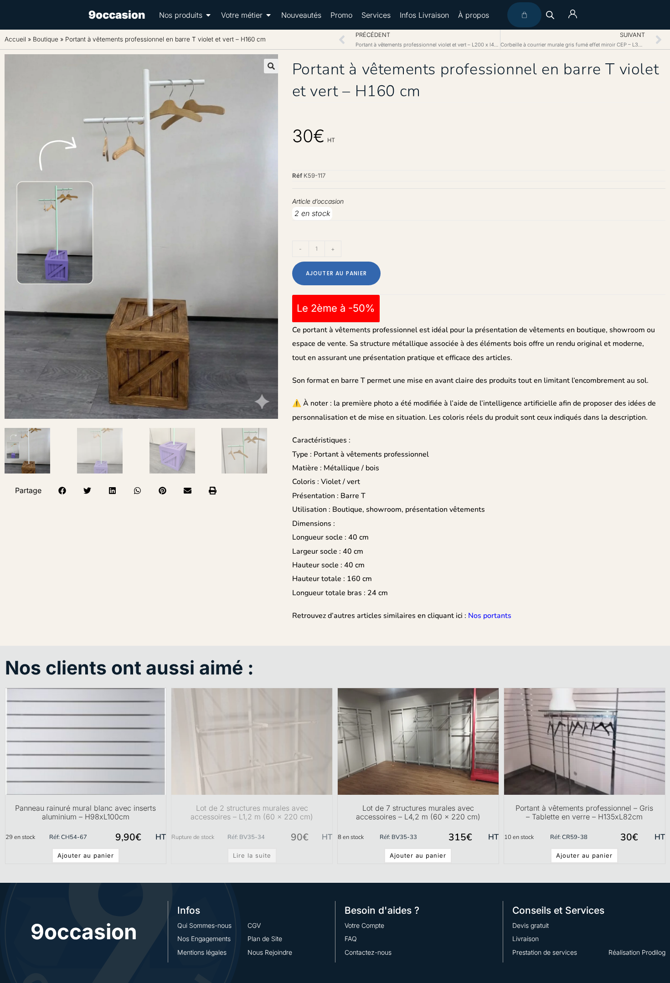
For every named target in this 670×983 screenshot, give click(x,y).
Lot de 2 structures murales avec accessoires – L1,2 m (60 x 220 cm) (252, 812)
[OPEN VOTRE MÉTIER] (268, 15)
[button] (271, 66)
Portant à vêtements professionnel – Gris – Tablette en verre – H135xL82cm (584, 812)
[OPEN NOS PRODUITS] (208, 15)
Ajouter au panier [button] (85, 855)
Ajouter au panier (336, 273)
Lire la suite (252, 855)
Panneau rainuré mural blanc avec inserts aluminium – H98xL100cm (85, 812)
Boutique (45, 39)
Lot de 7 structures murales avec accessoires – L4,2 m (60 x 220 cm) (418, 812)
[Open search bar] (550, 15)
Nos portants (489, 616)
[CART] (524, 14)
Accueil (15, 39)
